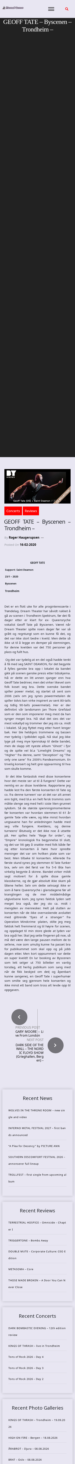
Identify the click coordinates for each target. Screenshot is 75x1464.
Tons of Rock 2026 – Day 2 (26, 1379)
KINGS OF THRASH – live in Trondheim (34, 1346)
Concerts (13, 511)
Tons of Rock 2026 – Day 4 (26, 1357)
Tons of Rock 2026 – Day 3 (26, 1368)
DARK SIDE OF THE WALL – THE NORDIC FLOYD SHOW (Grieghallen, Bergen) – (30, 1052)
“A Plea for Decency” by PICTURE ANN (34, 1146)
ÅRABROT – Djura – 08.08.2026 (28, 1448)
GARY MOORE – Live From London (29, 1033)
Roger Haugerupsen (24, 537)
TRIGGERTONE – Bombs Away (28, 1240)
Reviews (31, 511)
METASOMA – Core (20, 1269)
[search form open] (67, 9)
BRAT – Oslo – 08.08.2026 (25, 1459)
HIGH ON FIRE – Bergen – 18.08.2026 (33, 1437)
